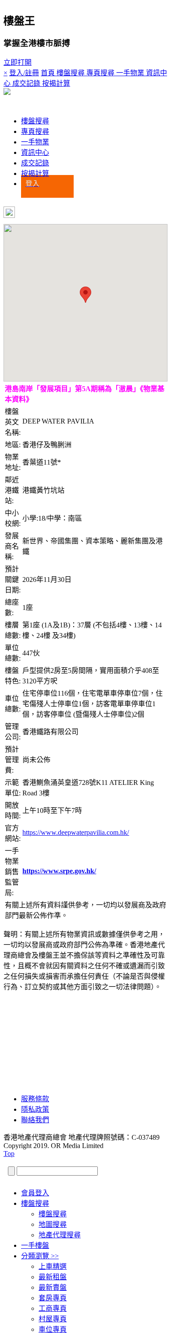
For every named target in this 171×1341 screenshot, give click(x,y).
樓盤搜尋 (35, 121)
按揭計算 (35, 173)
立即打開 (18, 62)
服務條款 (35, 1099)
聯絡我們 (35, 1120)
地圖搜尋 (53, 1224)
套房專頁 (53, 1298)
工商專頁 (53, 1308)
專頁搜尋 (35, 131)
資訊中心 (35, 152)
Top (9, 1153)
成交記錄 (35, 163)
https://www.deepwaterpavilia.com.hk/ (75, 832)
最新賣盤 (53, 1287)
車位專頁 (53, 1329)
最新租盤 (53, 1277)
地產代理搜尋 (60, 1235)
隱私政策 (35, 1109)
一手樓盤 (35, 1245)
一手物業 (35, 142)
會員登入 (35, 1193)
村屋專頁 (53, 1319)
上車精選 (53, 1266)
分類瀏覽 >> (40, 1256)
